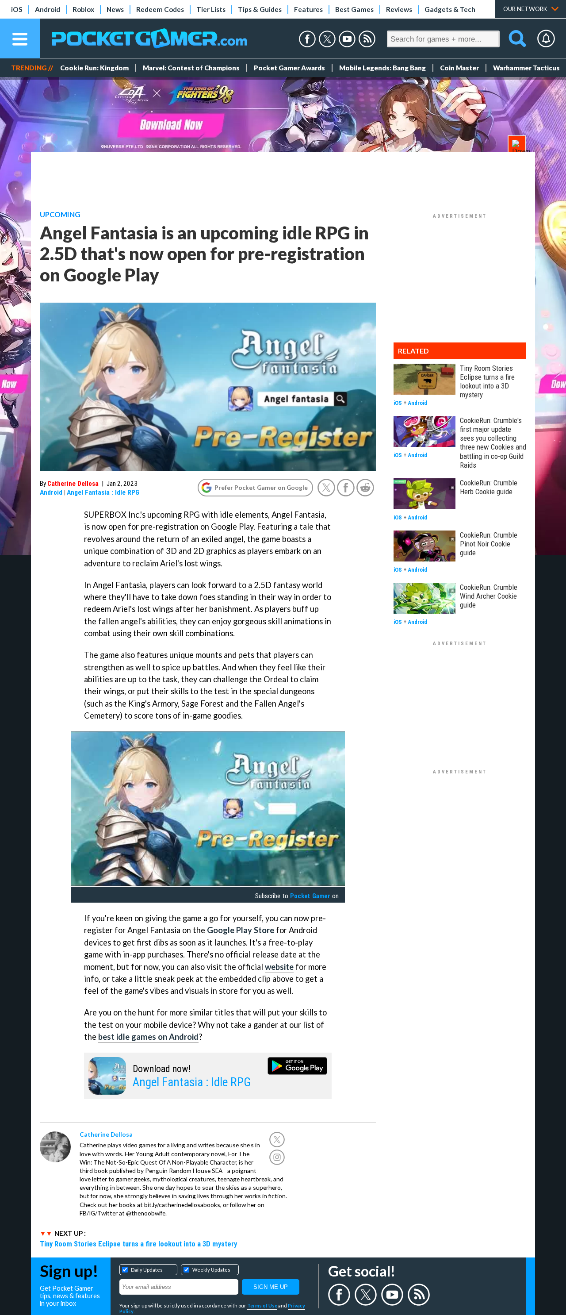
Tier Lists (211, 9)
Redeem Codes (160, 9)
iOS (17, 9)
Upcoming (60, 214)
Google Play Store (240, 930)
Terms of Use (262, 1305)
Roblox (83, 9)
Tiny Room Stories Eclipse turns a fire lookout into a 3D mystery (138, 1243)
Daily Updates (147, 1270)
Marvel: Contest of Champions (191, 68)
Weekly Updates (211, 1270)
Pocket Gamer (310, 896)
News (115, 9)
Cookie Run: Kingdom (94, 68)
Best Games (354, 9)
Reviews (399, 9)
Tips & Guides (260, 9)
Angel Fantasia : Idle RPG (103, 492)
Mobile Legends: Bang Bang (382, 68)
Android (47, 9)
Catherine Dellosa (73, 484)
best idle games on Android (148, 1037)
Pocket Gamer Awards (289, 68)
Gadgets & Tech (449, 9)
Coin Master (459, 68)
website (279, 967)
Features (308, 9)
